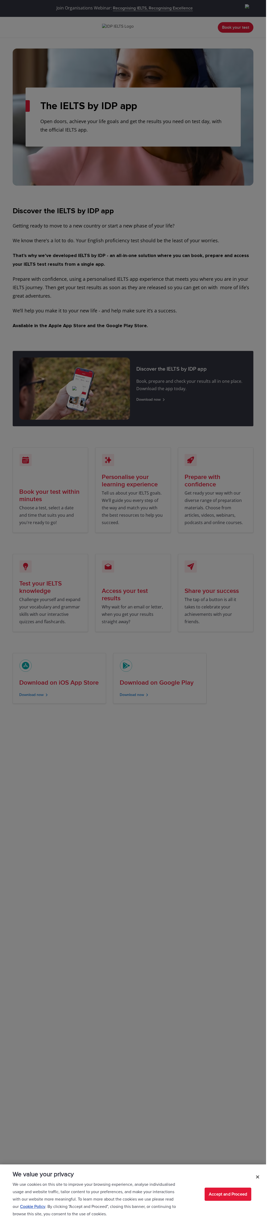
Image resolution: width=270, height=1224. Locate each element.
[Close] (257, 1177)
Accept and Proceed (228, 1194)
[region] (133, 1194)
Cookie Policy (32, 1206)
